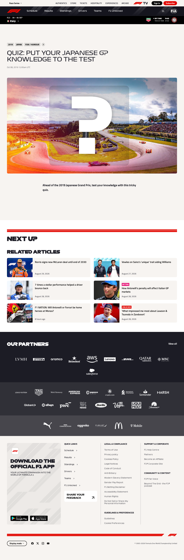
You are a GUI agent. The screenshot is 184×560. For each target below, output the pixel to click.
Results (48, 11)
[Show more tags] (43, 44)
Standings (65, 11)
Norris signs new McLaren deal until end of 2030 (60, 262)
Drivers (82, 11)
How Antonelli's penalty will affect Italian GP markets (145, 290)
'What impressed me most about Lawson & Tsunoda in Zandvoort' (144, 312)
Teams (98, 11)
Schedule (32, 11)
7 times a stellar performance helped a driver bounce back (59, 286)
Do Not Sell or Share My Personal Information (116, 502)
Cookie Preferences (114, 523)
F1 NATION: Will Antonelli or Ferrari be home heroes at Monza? (58, 309)
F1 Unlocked (116, 11)
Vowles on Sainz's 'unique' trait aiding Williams (146, 262)
